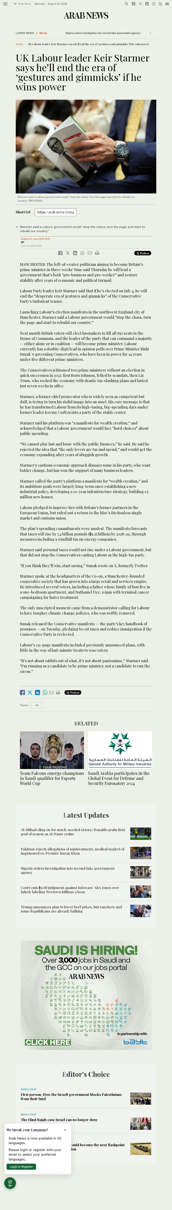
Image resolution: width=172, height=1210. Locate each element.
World (43, 33)
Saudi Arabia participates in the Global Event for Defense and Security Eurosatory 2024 (119, 778)
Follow (144, 253)
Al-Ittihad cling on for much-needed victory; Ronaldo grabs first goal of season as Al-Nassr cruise (73, 831)
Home (19, 44)
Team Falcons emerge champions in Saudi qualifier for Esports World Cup (52, 778)
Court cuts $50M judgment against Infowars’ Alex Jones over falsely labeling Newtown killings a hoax (70, 889)
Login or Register (21, 1166)
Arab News (24, 3)
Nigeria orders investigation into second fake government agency (102, 33)
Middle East (28, 1089)
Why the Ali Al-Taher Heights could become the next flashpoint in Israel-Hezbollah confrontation (73, 1146)
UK (36, 705)
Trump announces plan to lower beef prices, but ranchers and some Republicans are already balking (71, 909)
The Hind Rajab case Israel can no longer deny (59, 1119)
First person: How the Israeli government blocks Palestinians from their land (71, 1096)
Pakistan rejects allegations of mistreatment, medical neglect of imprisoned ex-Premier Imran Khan (72, 851)
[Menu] (5, 4)
